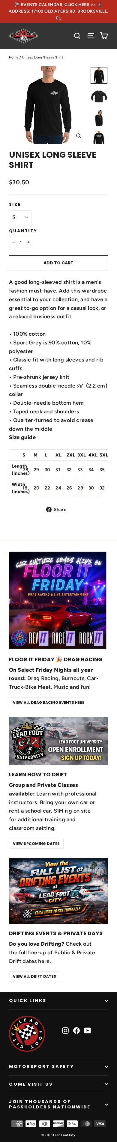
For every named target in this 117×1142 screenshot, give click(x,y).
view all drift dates (34, 976)
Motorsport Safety (41, 1066)
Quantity (23, 231)
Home (14, 57)
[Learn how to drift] (58, 741)
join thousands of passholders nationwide (50, 1104)
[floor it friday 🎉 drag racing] (58, 600)
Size (15, 204)
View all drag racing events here (48, 702)
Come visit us (31, 1084)
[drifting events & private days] (58, 891)
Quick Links (27, 1001)
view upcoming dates (36, 843)
